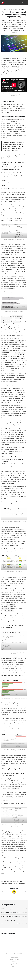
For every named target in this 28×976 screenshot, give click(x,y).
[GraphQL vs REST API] (14, 920)
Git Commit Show (20, 9)
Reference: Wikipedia (8, 483)
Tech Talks (14, 966)
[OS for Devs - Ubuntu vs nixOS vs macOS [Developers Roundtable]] (14, 912)
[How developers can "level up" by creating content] (14, 924)
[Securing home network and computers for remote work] (14, 916)
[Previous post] (2, 891)
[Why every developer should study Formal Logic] (14, 909)
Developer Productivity (14, 959)
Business (14, 961)
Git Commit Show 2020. (19, 60)
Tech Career (14, 964)
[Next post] (26, 891)
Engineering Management (14, 963)
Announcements (14, 957)
